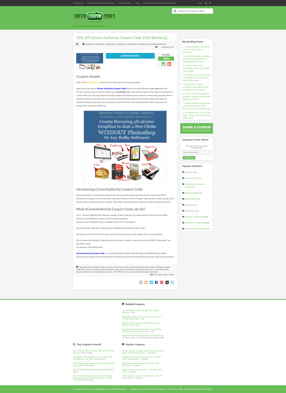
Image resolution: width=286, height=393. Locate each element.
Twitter (151, 282)
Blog (137, 3)
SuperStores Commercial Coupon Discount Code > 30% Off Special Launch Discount (142, 330)
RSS (206, 2)
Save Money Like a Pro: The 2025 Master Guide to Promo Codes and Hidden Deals (197, 115)
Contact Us (78, 3)
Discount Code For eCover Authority (107, 267)
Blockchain (190, 205)
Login (200, 3)
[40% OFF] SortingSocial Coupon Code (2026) (91, 369)
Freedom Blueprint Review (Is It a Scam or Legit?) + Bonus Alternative (196, 49)
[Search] (175, 11)
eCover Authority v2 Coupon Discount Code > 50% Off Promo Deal (103, 272)
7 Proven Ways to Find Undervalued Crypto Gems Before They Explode (196, 68)
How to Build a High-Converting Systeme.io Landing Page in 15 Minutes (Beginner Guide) (196, 58)
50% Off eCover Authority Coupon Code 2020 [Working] (121, 38)
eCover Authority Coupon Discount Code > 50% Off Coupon (144, 269)
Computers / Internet (115, 44)
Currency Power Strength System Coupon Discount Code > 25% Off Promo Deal (143, 352)
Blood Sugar (190, 211)
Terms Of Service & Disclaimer (101, 3)
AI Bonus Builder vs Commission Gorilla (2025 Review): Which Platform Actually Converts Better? (197, 105)
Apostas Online (192, 178)
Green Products (158, 44)
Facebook (156, 282)
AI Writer (189, 172)
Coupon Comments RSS (146, 282)
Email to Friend (141, 282)
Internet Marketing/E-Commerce (144, 272)
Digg (167, 282)
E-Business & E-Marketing (138, 44)
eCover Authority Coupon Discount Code (102, 269)
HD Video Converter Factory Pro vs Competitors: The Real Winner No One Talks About (197, 77)
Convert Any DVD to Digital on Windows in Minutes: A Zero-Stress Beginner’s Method (197, 96)
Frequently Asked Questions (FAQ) (159, 3)
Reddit (172, 282)
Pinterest (162, 282)
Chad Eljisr (87, 267)
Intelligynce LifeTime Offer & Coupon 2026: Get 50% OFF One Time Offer (92, 358)
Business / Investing (95, 44)
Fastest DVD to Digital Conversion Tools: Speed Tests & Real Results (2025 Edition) (196, 87)
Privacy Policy (125, 3)
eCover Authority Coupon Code (136, 267)
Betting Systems (192, 193)
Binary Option (191, 199)
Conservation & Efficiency (196, 229)
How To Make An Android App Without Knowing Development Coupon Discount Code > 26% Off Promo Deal (92, 378)
